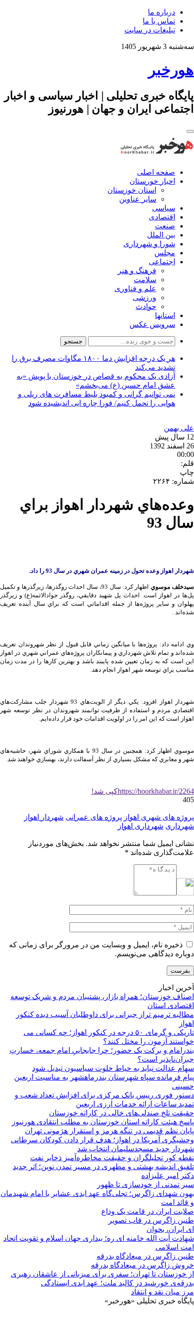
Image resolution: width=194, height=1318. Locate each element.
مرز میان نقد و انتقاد (162, 1292)
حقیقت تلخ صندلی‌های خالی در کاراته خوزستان (121, 1113)
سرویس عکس (152, 324)
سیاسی (163, 208)
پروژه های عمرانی (93, 817)
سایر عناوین (137, 199)
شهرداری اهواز (140, 826)
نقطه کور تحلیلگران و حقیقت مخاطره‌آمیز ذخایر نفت (112, 1158)
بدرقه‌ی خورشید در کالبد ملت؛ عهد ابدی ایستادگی (117, 1283)
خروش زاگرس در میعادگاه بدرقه (142, 1265)
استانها (165, 315)
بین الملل (161, 235)
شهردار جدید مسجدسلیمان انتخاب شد (135, 1149)
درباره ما (161, 12)
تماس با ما (159, 21)
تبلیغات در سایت (149, 30)
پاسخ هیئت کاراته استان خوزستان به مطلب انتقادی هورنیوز (103, 1122)
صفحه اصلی (156, 172)
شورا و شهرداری (149, 244)
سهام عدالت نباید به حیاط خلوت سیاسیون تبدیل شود (113, 1068)
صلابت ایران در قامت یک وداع (147, 1211)
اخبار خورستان (152, 181)
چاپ (187, 472)
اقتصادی (162, 217)
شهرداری (179, 826)
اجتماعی (162, 262)
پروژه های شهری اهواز (159, 817)
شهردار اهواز (44, 817)
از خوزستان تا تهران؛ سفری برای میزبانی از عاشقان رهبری (102, 1274)
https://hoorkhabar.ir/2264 (142, 791)
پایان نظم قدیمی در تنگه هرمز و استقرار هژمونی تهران (109, 1131)
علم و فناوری (135, 289)
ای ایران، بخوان (170, 1229)
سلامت (145, 280)
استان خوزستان (131, 190)
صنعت (165, 226)
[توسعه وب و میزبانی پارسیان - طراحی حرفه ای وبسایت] (170, 1314)
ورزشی (144, 297)
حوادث (146, 306)
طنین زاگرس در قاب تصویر (151, 1220)
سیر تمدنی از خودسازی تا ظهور (145, 1184)
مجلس (164, 253)
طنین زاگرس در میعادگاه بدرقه (145, 1256)
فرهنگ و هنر (137, 271)
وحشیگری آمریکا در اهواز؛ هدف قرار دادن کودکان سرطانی (102, 1140)
